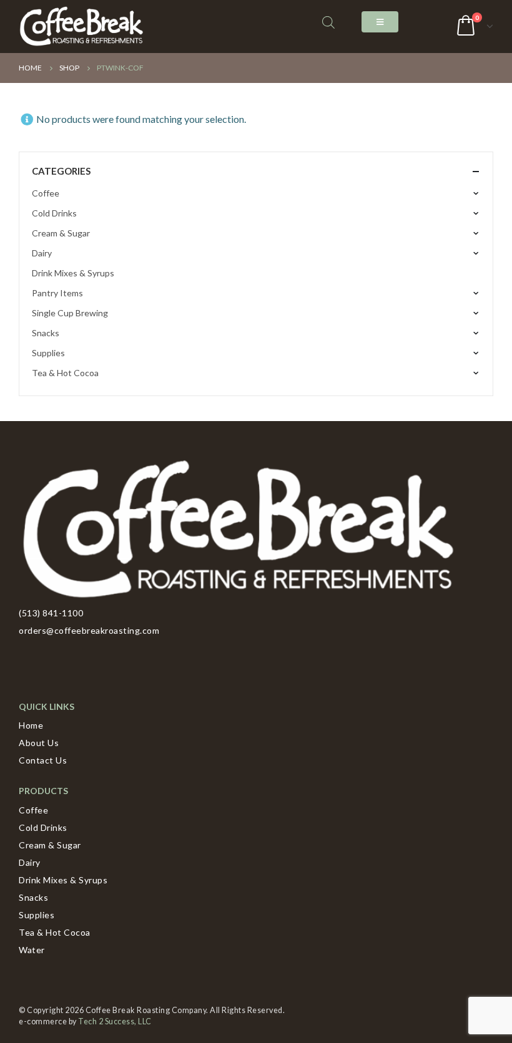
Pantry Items (57, 293)
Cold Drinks (54, 213)
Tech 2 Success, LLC (115, 1021)
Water (32, 949)
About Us (39, 742)
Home (31, 725)
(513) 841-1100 (51, 613)
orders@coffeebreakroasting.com (89, 630)
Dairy (42, 253)
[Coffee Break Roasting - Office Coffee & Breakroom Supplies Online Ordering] (81, 26)
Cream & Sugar (61, 233)
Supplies (48, 352)
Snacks (45, 332)
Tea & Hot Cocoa (65, 372)
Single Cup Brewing (70, 313)
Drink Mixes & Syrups (73, 273)
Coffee (45, 193)
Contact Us (43, 760)
